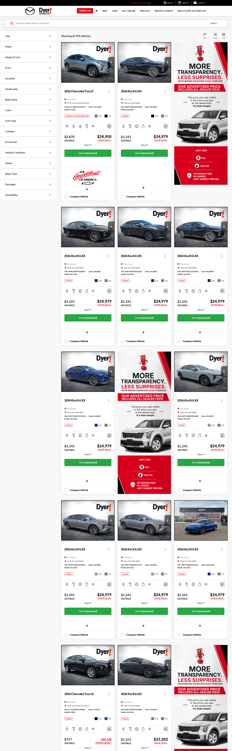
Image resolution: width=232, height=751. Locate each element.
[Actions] (108, 91)
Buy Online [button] (128, 10)
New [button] (104, 10)
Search (214, 23)
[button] (111, 62)
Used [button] (115, 10)
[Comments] (109, 126)
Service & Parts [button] (164, 10)
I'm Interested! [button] (88, 153)
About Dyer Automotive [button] (192, 10)
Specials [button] (145, 10)
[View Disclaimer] (93, 126)
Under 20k (85, 10)
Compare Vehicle (79, 196)
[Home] (96, 11)
